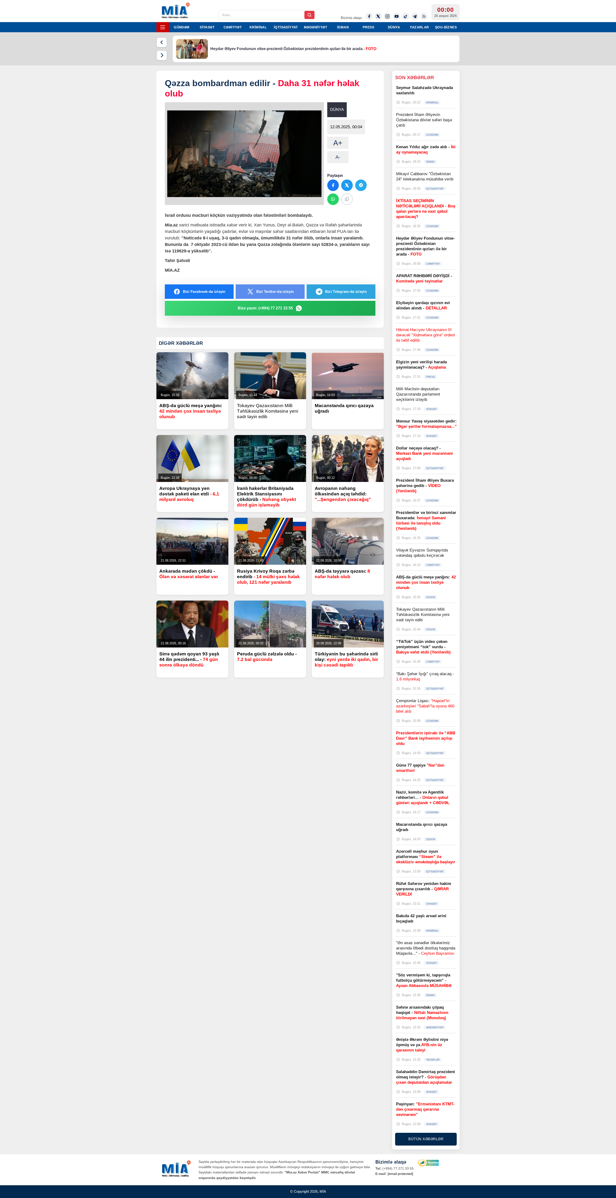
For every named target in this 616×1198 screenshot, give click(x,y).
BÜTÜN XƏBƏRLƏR (425, 1139)
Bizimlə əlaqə (351, 18)
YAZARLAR (419, 27)
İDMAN (343, 27)
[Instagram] (387, 16)
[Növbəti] (161, 55)
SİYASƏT (207, 27)
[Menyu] (162, 27)
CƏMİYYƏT (233, 27)
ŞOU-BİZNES (446, 27)
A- (337, 157)
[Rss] (424, 16)
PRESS (368, 27)
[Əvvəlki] (161, 42)
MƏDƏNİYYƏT (315, 27)
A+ (337, 143)
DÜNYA (394, 27)
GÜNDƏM (181, 27)
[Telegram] (414, 16)
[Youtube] (396, 16)
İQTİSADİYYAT (286, 27)
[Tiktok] (405, 16)
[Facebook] (369, 16)
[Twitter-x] (378, 16)
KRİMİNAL (258, 27)
